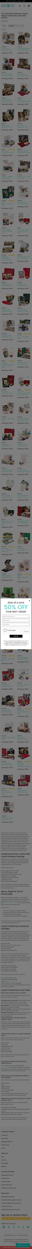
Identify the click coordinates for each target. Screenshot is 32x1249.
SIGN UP (16, 636)
